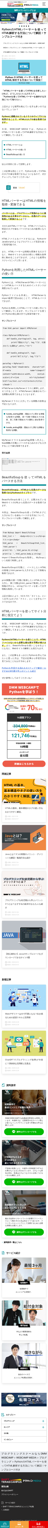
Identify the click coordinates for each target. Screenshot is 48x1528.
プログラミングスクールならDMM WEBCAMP (19, 43)
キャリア (7, 1427)
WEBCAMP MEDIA (26, 1457)
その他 (6, 1433)
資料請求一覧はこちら (13, 1242)
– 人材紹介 (5, 1510)
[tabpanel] (24, 19)
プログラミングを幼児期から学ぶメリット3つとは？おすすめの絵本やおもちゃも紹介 (24, 904)
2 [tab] (22, 27)
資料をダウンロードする (27, 1132)
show (21, 187)
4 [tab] (27, 27)
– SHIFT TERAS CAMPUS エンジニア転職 (17, 1506)
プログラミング (14, 48)
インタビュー (8, 1439)
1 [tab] (20, 27)
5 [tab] (29, 27)
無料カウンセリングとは (25, 10)
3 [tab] (25, 27)
